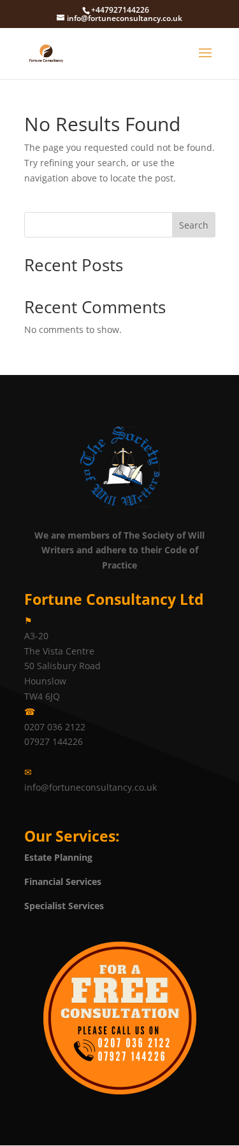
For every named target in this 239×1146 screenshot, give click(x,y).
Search (193, 225)
